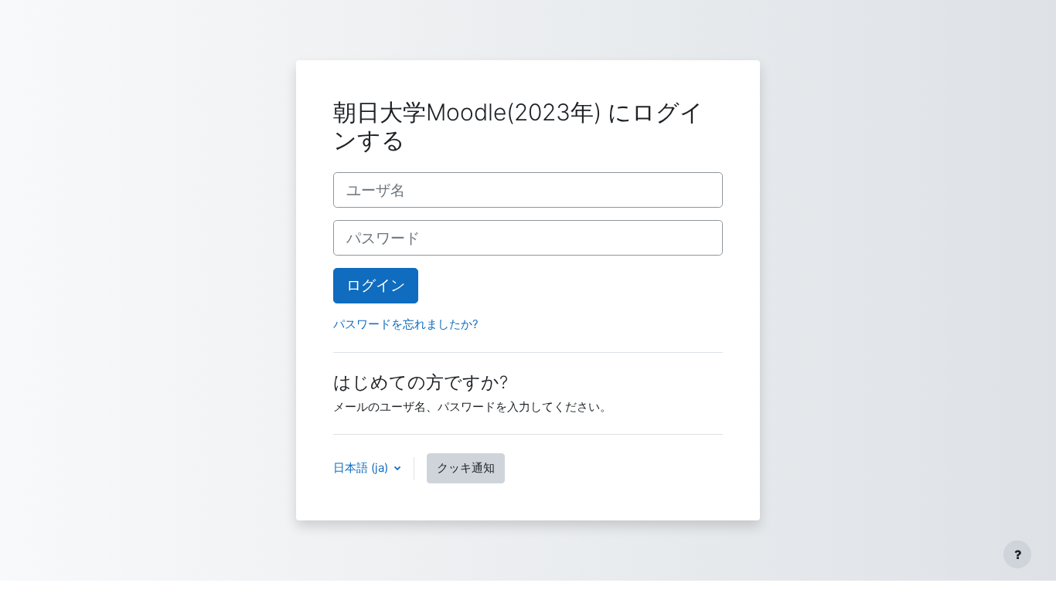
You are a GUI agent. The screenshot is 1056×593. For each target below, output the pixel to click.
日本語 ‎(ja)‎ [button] (362, 467)
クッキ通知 (466, 467)
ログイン (375, 285)
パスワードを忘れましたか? (406, 324)
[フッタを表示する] (1017, 554)
